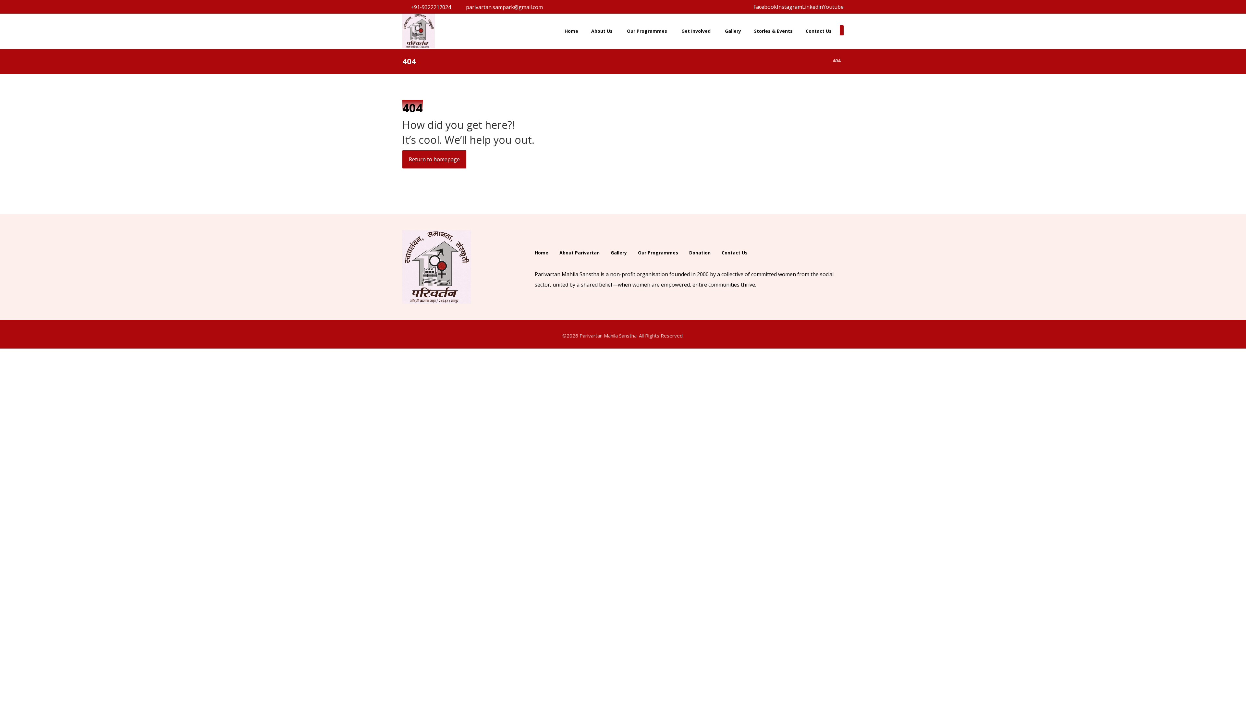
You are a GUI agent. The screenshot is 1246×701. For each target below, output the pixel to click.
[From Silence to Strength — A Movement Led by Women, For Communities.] (418, 31)
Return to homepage (434, 159)
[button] (765, 6)
